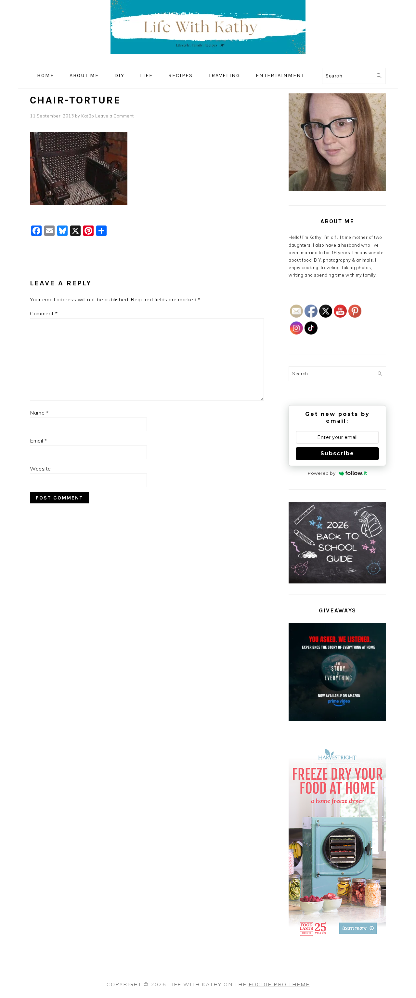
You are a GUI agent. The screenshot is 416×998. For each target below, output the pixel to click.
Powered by (321, 473)
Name (39, 412)
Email (38, 440)
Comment (44, 313)
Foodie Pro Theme (279, 984)
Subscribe (337, 453)
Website (40, 468)
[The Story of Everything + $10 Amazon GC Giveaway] (337, 719)
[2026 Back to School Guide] (337, 581)
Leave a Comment (114, 115)
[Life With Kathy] (208, 58)
